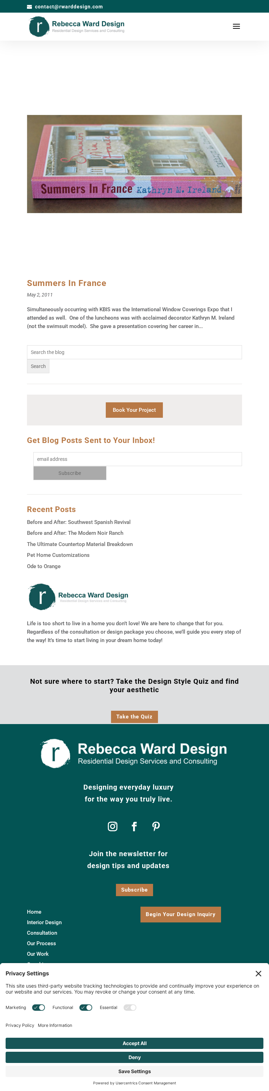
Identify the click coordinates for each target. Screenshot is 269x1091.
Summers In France (66, 283)
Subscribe (134, 890)
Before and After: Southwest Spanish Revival (79, 522)
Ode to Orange (44, 566)
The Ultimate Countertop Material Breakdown (80, 544)
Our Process (41, 944)
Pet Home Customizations (58, 555)
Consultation (42, 933)
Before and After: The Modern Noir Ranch (75, 533)
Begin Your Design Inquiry (181, 914)
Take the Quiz (134, 717)
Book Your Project (134, 410)
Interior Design (44, 923)
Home (34, 912)
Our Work (38, 954)
